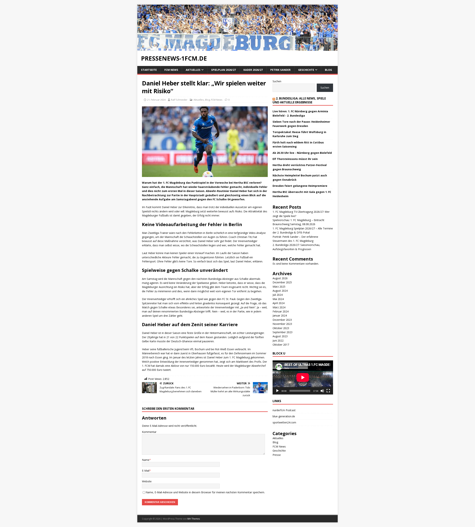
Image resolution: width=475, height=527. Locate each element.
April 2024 (278, 303)
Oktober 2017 (281, 344)
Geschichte (306, 70)
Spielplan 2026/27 (223, 70)
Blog (328, 70)
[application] (303, 377)
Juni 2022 (278, 340)
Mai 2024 (278, 299)
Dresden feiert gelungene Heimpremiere (300, 186)
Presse (277, 455)
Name (145, 460)
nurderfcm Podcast (284, 410)
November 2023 (282, 324)
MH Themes (193, 518)
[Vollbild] (328, 391)
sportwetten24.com (284, 422)
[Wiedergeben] (277, 391)
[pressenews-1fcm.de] (237, 48)
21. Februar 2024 (156, 99)
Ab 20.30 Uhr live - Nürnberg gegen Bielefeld (302, 153)
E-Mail (145, 470)
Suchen (277, 81)
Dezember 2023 (282, 319)
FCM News (171, 70)
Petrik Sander (280, 70)
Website (147, 481)
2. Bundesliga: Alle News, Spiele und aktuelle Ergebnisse (299, 100)
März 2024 (279, 307)
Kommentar (149, 432)
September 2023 (282, 332)
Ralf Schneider (179, 99)
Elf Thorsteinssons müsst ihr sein (295, 159)
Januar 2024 (280, 315)
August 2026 (280, 278)
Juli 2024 (278, 294)
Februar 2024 (281, 311)
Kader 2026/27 (253, 70)
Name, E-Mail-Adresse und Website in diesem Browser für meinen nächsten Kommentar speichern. (205, 492)
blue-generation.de (284, 416)
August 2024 (280, 290)
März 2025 (279, 286)
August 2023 (280, 336)
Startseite (149, 70)
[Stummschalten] (322, 391)
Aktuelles (193, 70)
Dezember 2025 (282, 282)
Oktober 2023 (281, 328)
